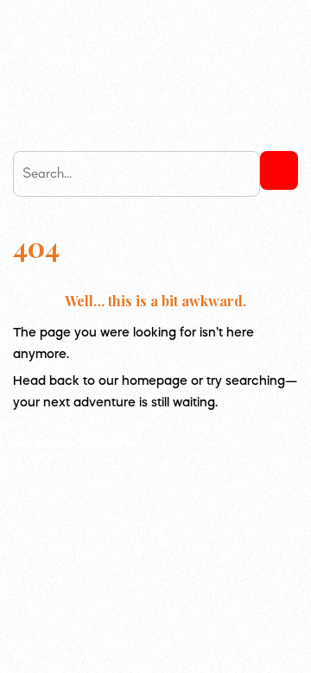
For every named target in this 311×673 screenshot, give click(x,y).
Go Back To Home (74, 442)
